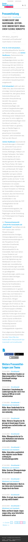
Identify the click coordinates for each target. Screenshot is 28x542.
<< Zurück (6, 523)
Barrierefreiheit (10, 1)
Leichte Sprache (18, 1)
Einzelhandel (17, 17)
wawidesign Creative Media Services (13, 537)
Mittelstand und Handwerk (10, 405)
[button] (9, 354)
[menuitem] (22, 5)
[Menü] (25, 5)
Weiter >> (6, 525)
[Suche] (22, 5)
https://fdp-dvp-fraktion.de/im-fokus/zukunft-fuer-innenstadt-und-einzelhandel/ (13, 339)
